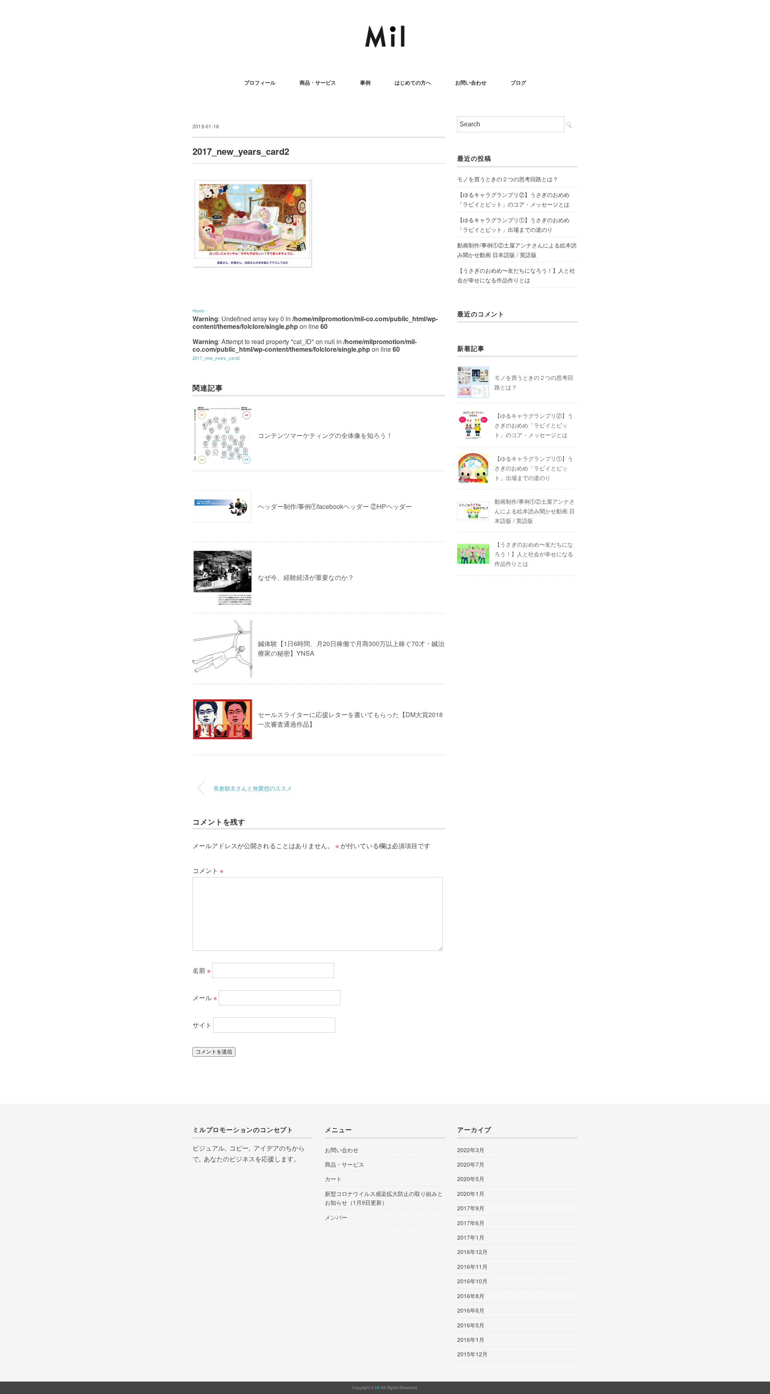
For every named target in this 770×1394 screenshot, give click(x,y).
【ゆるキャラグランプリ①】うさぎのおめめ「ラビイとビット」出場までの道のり (513, 224)
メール (204, 997)
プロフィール (260, 82)
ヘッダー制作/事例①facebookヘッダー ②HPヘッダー (335, 506)
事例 (365, 82)
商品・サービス (318, 82)
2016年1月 (470, 1339)
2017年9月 (470, 1208)
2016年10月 (472, 1281)
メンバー (336, 1217)
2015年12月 (472, 1354)
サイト (202, 1024)
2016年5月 (470, 1325)
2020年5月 (470, 1179)
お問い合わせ (470, 82)
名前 (201, 970)
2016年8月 (470, 1296)
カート (333, 1179)
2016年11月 (472, 1266)
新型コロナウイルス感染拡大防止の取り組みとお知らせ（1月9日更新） (384, 1197)
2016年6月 (470, 1310)
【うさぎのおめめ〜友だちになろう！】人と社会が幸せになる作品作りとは (516, 275)
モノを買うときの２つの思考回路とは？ (507, 179)
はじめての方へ (413, 82)
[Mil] (385, 29)
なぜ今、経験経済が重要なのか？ (306, 577)
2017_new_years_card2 (216, 358)
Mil (378, 1387)
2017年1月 (470, 1237)
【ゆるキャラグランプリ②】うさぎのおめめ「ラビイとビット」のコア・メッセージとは (513, 199)
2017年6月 (470, 1223)
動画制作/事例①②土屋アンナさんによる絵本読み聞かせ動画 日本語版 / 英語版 (517, 250)
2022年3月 (470, 1150)
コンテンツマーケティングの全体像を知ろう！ (325, 435)
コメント (207, 870)
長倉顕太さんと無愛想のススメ (252, 788)
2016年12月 (472, 1252)
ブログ (518, 82)
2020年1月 (470, 1193)
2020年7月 (470, 1164)
